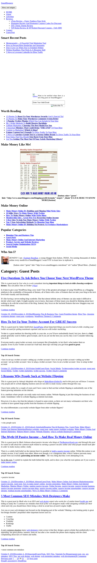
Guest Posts (11, 237)
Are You (34, 139)
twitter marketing (26, 371)
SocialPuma (38, 327)
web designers (32, 530)
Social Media (11, 246)
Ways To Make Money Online (44, 491)
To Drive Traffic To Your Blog (31, 132)
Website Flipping (43, 431)
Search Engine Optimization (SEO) (21, 244)
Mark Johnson (35, 482)
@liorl (34, 286)
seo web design (24, 556)
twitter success (39, 371)
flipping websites (32, 429)
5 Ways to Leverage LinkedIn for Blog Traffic (24, 52)
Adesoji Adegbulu (36, 427)
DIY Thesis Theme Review (22, 26)
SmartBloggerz (7, 3)
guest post (20, 316)
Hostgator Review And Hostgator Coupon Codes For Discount (36, 23)
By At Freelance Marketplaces (37, 224)
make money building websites (61, 429)
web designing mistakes (50, 556)
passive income (68, 486)
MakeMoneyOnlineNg (53, 381)
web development (68, 556)
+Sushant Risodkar (30, 258)
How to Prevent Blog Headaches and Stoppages (25, 45)
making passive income (39, 486)
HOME (9, 12)
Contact (9, 30)
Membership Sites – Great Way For (32, 218)
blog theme (72, 314)
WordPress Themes (42, 316)
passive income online (48, 488)
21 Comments (62, 491)
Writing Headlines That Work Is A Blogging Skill (25, 50)
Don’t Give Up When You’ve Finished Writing (24, 48)
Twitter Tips (51, 371)
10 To (25, 213)
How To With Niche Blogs (26, 215)
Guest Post (10, 32)
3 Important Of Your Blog (34, 128)
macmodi (32, 554)
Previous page (6, 558)
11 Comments (55, 316)
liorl (31, 314)
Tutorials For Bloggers (64, 554)
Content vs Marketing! (22, 130)
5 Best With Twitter (31, 220)
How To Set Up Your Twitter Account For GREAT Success (38, 321)
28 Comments (80, 556)
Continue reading (8, 310)
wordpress (29, 316)
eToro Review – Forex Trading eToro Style (28, 21)
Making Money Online (26, 431)
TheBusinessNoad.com (68, 442)
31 (23, 558)
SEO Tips (50, 554)
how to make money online (34, 484)
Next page (33, 558)
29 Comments (75, 431)
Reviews (9, 19)
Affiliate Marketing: (29, 125)
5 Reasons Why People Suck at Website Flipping (32, 376)
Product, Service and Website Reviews (22, 242)
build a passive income (61, 451)
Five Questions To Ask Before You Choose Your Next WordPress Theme (47, 278)
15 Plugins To (32, 119)
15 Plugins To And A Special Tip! (35, 116)
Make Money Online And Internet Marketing (25, 240)
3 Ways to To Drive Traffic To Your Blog (43, 135)
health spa (84, 501)
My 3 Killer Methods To (26, 123)
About (8, 14)
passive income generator (11, 488)
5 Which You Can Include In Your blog (32, 121)
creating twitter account (76, 368)
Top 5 (30, 222)
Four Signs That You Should (29, 137)
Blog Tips (82, 314)
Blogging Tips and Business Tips (20, 235)
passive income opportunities (69, 488)
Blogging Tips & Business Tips (45, 314)
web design (44, 501)
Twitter (64, 368)
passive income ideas (30, 488)
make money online (9, 462)
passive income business (84, 486)
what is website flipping (60, 431)
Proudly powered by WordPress (13, 561)
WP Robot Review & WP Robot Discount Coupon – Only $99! (36, 28)
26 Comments (61, 371)
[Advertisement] (48, 73)
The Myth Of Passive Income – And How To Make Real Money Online (46, 437)
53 (28, 558)
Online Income (55, 486)
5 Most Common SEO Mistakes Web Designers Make (35, 496)
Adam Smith (35, 368)
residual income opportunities (19, 491)
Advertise (10, 16)
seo (83, 554)
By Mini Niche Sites (33, 211)
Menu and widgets (8, 8)
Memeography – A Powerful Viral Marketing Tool (26, 43)
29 (18, 558)
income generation (53, 484)
